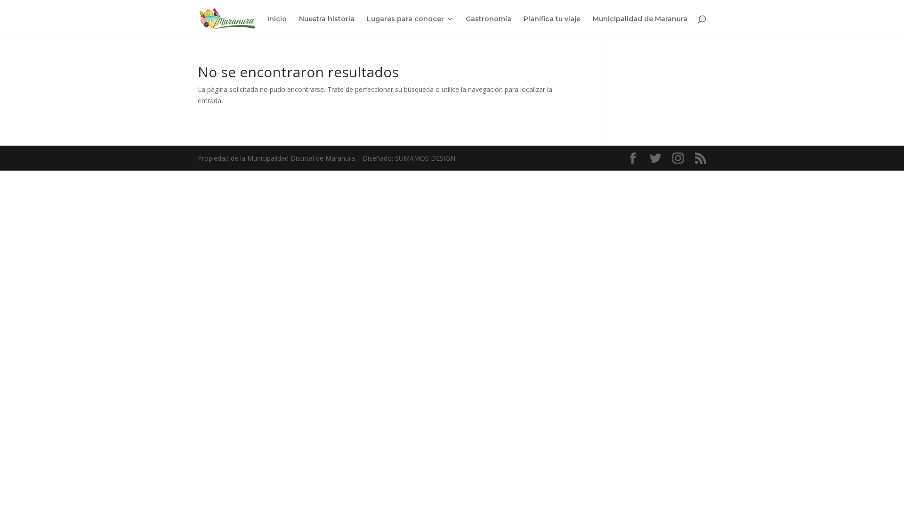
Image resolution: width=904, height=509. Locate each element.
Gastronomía (488, 19)
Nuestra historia (327, 19)
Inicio (277, 19)
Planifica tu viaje (552, 19)
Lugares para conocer (405, 19)
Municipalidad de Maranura (640, 19)
